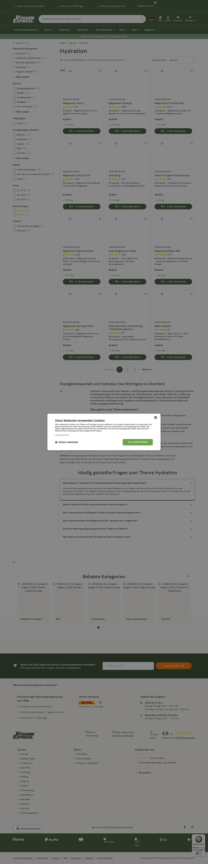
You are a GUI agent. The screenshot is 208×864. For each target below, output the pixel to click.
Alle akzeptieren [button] (137, 442)
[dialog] (104, 432)
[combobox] (155, 417)
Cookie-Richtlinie (62, 435)
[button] (66, 442)
